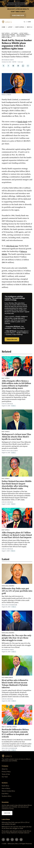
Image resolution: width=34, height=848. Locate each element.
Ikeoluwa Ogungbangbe (9, 604)
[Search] (24, 22)
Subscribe (7, 813)
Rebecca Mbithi (7, 37)
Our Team (5, 777)
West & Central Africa (9, 726)
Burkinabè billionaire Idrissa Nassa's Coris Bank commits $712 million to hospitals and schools (15, 733)
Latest (10, 27)
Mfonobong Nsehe (8, 59)
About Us (4, 769)
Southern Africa (7, 677)
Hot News (14, 33)
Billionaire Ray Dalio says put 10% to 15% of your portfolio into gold (17, 591)
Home (3, 27)
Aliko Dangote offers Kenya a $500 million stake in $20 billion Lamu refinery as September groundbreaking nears (16, 384)
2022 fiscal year (12, 246)
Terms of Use (6, 774)
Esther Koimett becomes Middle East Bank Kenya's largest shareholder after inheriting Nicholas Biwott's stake (17, 485)
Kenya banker (21, 36)
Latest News (23, 33)
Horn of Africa (6, 788)
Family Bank (6, 36)
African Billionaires (8, 34)
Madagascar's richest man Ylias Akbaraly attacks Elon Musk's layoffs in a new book (16, 436)
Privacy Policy (6, 771)
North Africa (19, 27)
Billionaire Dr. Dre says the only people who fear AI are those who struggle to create (16, 638)
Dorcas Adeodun (7, 403)
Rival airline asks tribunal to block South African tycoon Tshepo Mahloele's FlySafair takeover (15, 684)
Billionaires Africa (23, 34)
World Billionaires (8, 585)
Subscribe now (18, 15)
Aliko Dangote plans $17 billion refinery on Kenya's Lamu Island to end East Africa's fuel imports (17, 535)
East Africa (6, 33)
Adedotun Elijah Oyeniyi (10, 450)
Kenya (13, 36)
